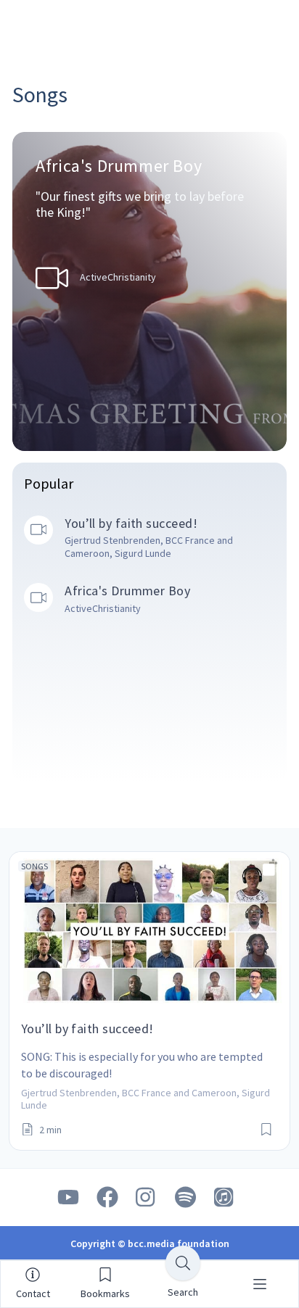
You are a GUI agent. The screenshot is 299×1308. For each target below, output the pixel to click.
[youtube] (68, 1197)
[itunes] (225, 1197)
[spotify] (185, 1197)
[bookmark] (266, 1129)
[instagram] (146, 1197)
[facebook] (107, 1197)
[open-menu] (260, 1284)
